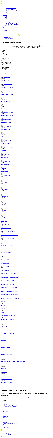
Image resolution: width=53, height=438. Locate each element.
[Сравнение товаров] (2, 104)
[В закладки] (1, 104)
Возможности (6, 5)
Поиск (2, 66)
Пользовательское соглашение (9, 406)
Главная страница (7, 37)
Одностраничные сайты (11, 8)
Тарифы (5, 16)
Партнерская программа (8, 404)
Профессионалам (9, 13)
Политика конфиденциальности (10, 405)
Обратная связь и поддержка (12, 24)
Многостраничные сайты (11, 10)
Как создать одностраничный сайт (13, 22)
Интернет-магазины (10, 9)
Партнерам (5, 424)
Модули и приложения (11, 12)
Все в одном (8, 6)
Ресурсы (5, 17)
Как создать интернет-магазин (12, 23)
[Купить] (1, 152)
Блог (7, 18)
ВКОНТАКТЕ (7, 433)
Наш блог (5, 422)
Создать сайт (6, 25)
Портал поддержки (10, 19)
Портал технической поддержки (10, 423)
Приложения (6, 427)
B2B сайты (8, 11)
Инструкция (8, 20)
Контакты (5, 30)
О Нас (4, 27)
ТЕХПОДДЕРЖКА (7, 434)
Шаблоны (5, 15)
